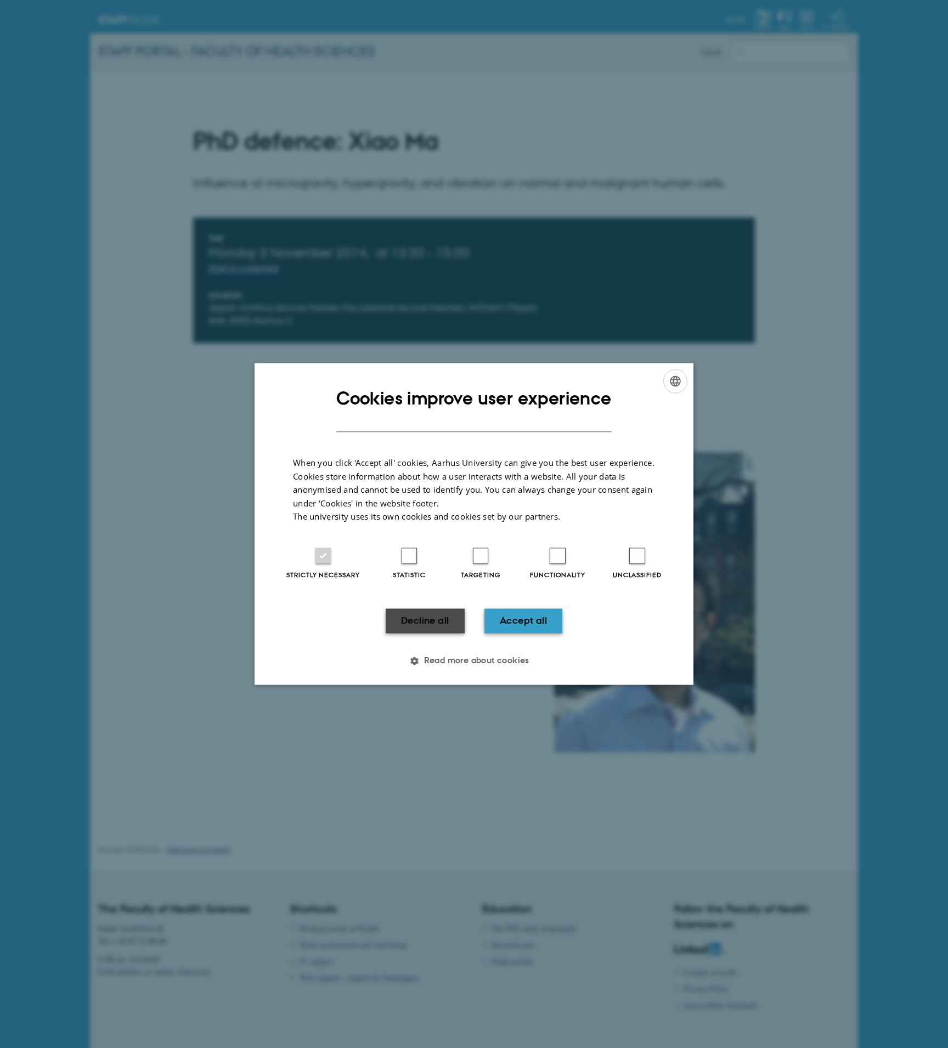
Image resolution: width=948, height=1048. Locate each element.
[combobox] (675, 380)
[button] (474, 661)
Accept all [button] (523, 620)
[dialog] (474, 524)
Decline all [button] (425, 620)
